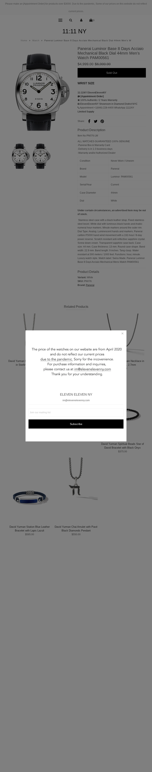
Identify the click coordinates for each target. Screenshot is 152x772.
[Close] (122, 334)
